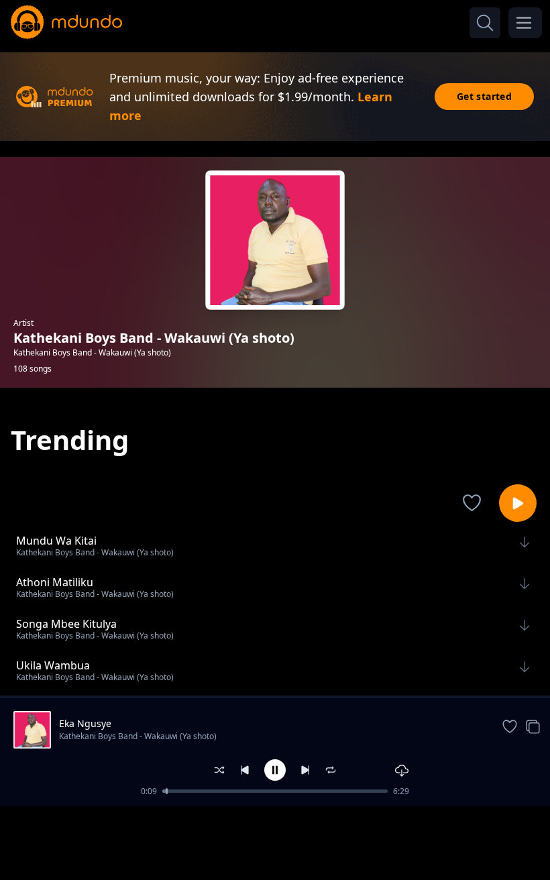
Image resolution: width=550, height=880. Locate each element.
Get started (484, 96)
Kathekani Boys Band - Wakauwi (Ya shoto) (138, 736)
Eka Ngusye (85, 723)
